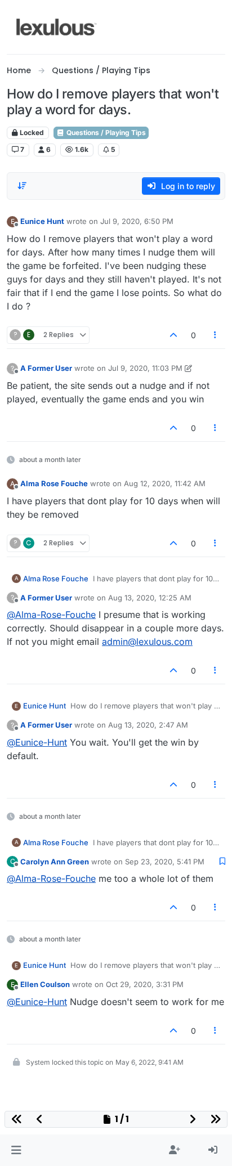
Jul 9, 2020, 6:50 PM (136, 221)
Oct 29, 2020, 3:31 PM (145, 984)
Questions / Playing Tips (105, 132)
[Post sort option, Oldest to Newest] (22, 185)
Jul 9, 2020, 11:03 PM (145, 368)
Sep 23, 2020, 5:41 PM (164, 861)
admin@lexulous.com (147, 641)
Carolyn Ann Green (54, 861)
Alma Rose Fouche (54, 483)
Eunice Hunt (42, 221)
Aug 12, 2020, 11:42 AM (165, 483)
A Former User (46, 368)
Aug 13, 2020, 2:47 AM (148, 724)
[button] (16, 1150)
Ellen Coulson (45, 984)
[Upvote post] (173, 335)
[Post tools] (216, 335)
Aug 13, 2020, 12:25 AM (149, 597)
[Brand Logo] (56, 27)
